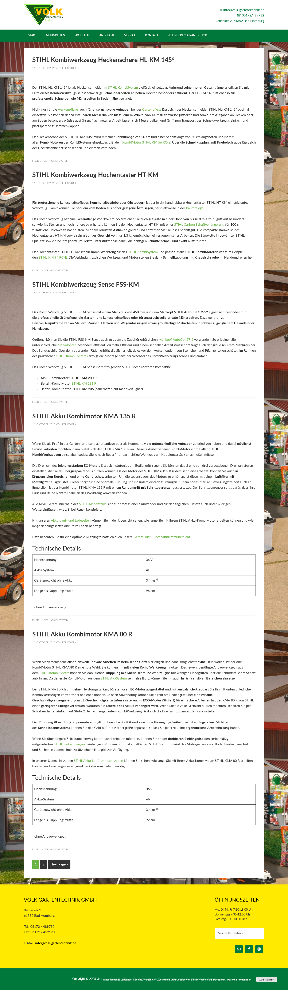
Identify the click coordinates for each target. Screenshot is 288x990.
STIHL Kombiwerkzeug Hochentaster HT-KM (95, 175)
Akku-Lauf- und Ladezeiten (71, 520)
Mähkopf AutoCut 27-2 (176, 339)
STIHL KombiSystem (123, 87)
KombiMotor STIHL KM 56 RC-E (146, 142)
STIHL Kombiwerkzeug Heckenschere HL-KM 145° (103, 60)
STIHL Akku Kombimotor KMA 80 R (82, 634)
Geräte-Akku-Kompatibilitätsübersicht (161, 537)
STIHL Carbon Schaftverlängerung (199, 224)
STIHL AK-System (114, 678)
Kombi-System (59, 161)
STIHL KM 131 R (84, 383)
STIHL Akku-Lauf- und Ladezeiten (98, 760)
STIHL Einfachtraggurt (70, 744)
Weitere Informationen (239, 979)
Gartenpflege (151, 109)
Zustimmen (266, 979)
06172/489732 (253, 15)
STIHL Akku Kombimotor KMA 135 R (84, 416)
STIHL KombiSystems (72, 356)
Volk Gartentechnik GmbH (60, 14)
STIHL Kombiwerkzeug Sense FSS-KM (85, 285)
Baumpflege (194, 208)
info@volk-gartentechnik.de (243, 10)
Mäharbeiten (67, 345)
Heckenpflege (68, 109)
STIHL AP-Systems (92, 504)
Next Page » (59, 864)
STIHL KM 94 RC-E (53, 257)
